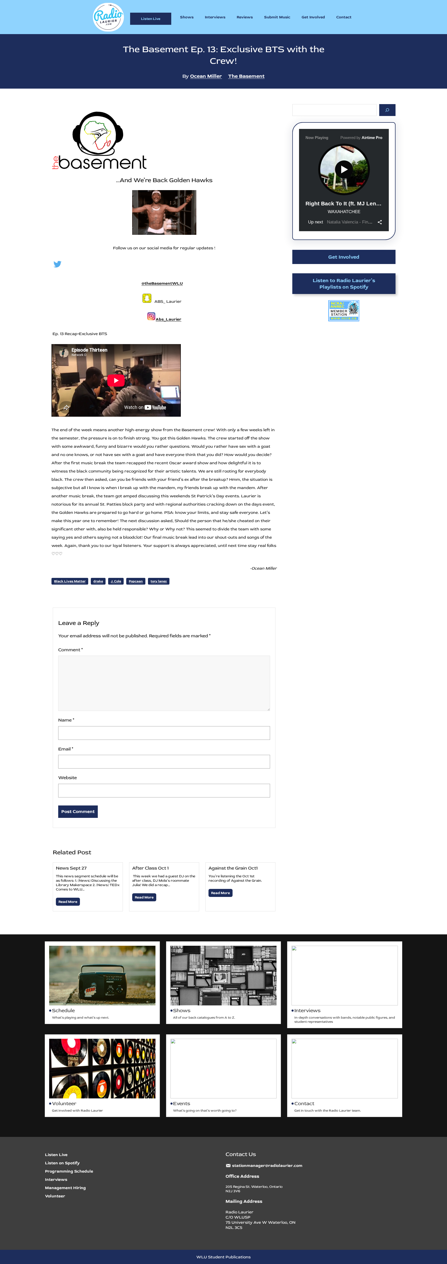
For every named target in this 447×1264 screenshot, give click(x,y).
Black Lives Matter (70, 581)
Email (65, 749)
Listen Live (150, 19)
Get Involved (343, 257)
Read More (67, 901)
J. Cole (116, 581)
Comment (70, 650)
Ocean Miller (206, 76)
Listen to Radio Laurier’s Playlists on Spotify (344, 283)
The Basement (246, 76)
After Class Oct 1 (150, 868)
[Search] (387, 110)
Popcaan (136, 581)
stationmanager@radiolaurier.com (267, 1165)
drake (98, 581)
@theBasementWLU (162, 283)
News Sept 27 (71, 868)
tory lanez (159, 581)
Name (66, 720)
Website (67, 778)
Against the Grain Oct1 (233, 868)
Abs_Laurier (168, 319)
